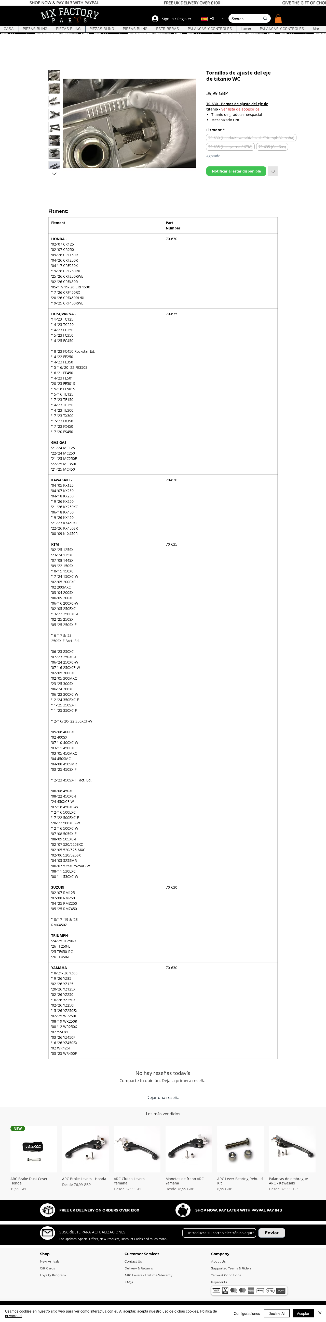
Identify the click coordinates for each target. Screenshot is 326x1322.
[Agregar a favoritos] (273, 171)
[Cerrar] (320, 1313)
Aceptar (303, 1313)
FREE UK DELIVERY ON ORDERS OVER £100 (99, 1210)
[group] (163, 1160)
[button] (278, 18)
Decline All (276, 1313)
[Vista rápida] (85, 1149)
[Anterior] (3, 1149)
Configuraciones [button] (247, 1313)
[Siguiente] (323, 1149)
